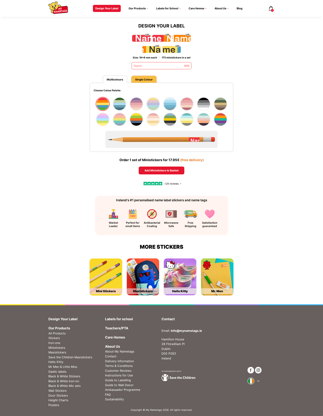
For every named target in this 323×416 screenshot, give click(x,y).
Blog (239, 8)
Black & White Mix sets (64, 386)
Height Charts (58, 400)
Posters (53, 405)
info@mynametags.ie (186, 331)
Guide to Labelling (118, 380)
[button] (92, 109)
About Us (220, 8)
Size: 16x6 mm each (145, 57)
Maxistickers (57, 352)
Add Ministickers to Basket (161, 170)
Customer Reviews (118, 370)
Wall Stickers (57, 390)
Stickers (54, 338)
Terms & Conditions (119, 366)
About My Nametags (119, 351)
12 (188, 65)
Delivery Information (119, 361)
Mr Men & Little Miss (62, 367)
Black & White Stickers (64, 376)
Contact (110, 356)
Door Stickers (58, 395)
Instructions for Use (119, 375)
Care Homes (196, 8)
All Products (57, 333)
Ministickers (56, 348)
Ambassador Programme (122, 390)
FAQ (108, 394)
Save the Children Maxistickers (70, 357)
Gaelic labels (57, 371)
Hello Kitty (55, 362)
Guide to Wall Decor (119, 385)
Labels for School (167, 8)
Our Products (137, 8)
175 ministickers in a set (176, 57)
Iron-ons (54, 343)
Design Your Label (106, 8)
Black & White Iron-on (63, 381)
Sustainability (114, 399)
